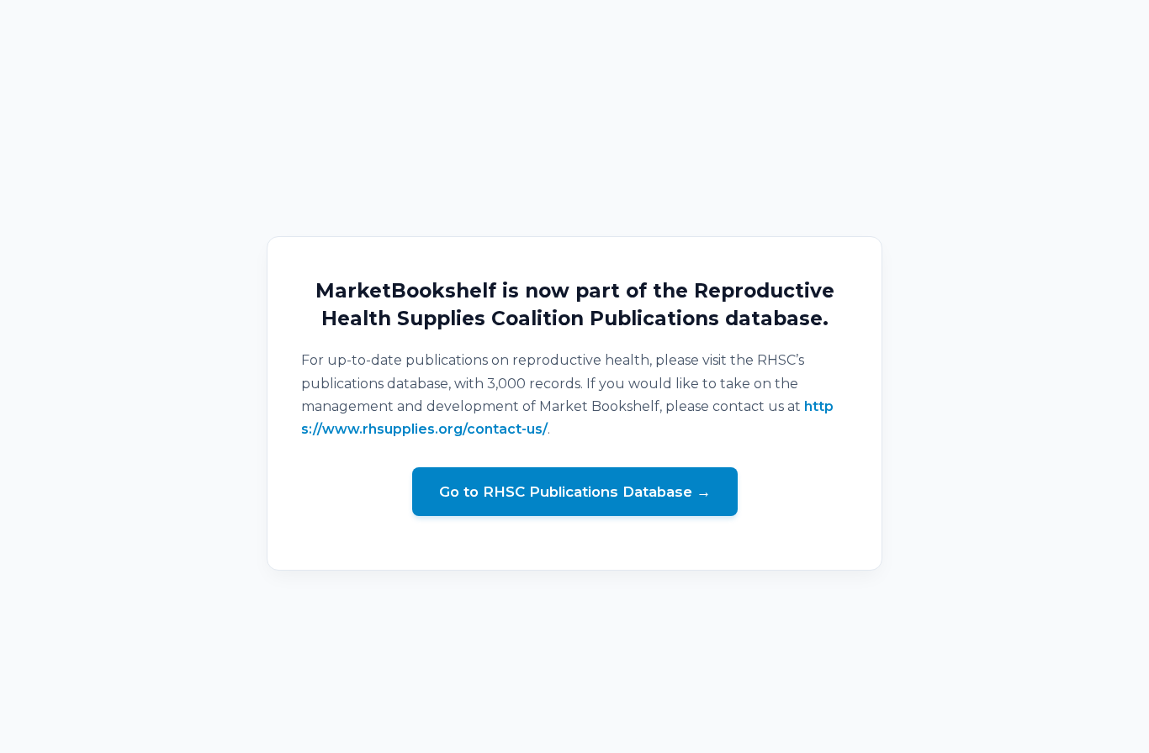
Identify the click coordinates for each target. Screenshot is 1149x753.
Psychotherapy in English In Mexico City (574, 742)
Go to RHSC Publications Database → (575, 491)
